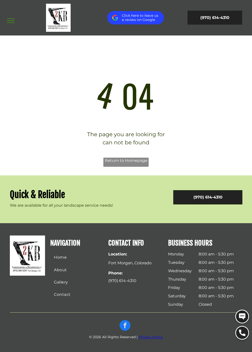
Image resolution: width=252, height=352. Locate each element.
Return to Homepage (126, 160)
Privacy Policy (151, 337)
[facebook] (125, 326)
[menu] (10, 20)
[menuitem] (76, 257)
